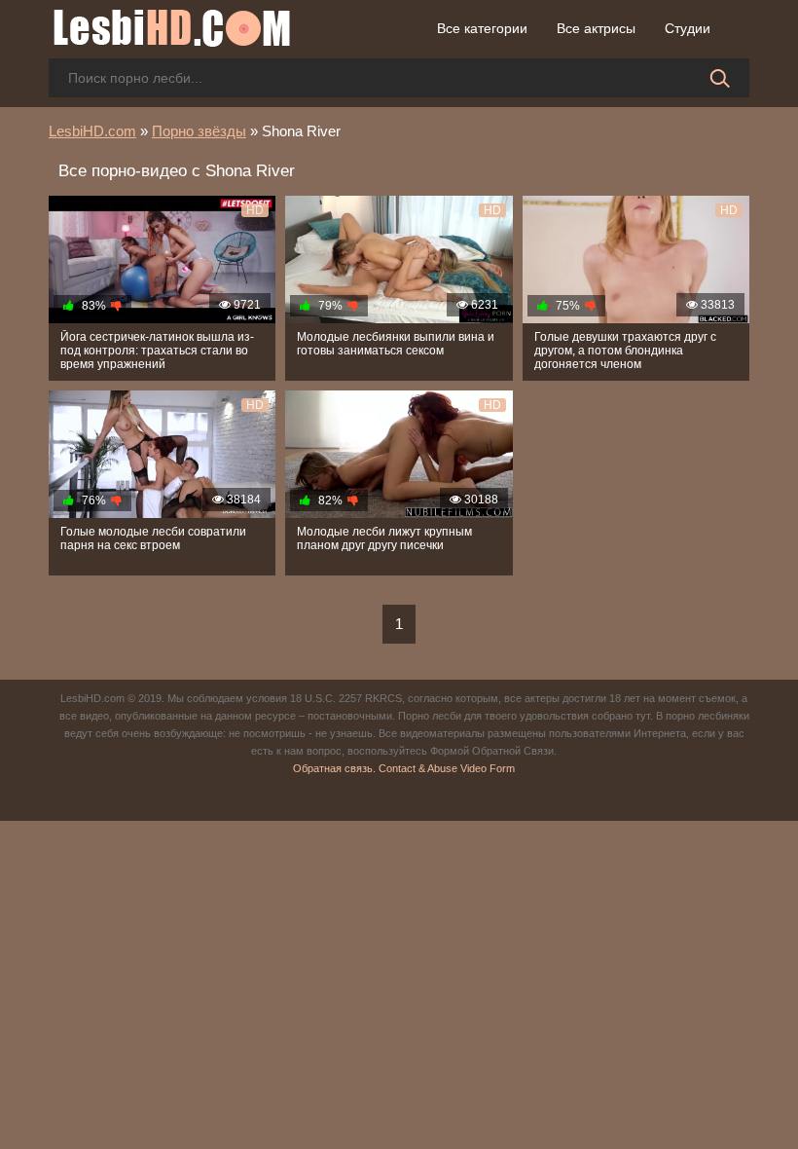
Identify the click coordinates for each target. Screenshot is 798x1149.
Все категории (482, 28)
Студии (687, 28)
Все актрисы (596, 28)
